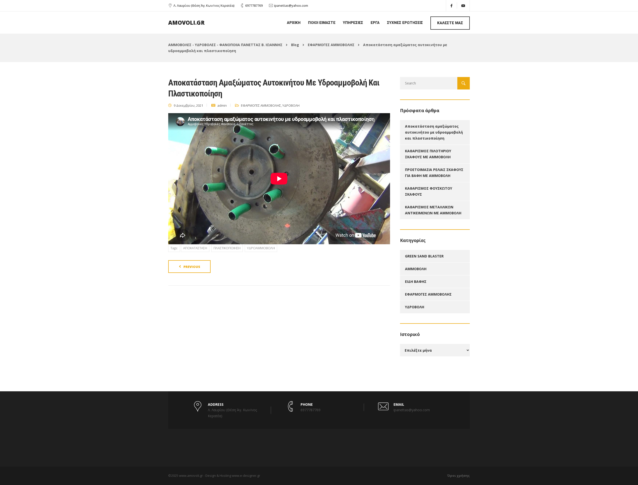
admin (222, 105)
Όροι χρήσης (458, 475)
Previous (191, 266)
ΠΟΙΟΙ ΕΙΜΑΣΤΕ (321, 22)
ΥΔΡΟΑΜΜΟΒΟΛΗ (261, 248)
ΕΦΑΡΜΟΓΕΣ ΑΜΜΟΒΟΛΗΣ (261, 105)
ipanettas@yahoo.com (291, 5)
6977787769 (254, 5)
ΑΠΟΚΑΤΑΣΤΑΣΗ (195, 248)
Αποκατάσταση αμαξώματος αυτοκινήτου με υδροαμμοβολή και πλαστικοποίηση (434, 132)
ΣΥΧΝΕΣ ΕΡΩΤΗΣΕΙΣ (405, 22)
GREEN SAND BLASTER (424, 256)
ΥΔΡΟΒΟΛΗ (291, 105)
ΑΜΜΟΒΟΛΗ (415, 268)
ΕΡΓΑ (375, 22)
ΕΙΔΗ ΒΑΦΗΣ (415, 281)
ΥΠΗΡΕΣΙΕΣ (353, 22)
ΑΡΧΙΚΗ (294, 22)
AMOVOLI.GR (186, 22)
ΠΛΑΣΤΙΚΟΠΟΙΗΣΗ (227, 248)
